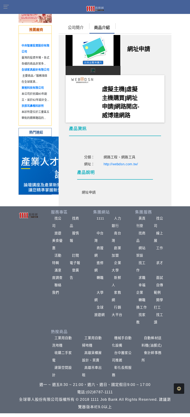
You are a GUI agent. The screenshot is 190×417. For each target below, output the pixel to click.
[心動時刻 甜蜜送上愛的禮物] (35, 16)
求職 (142, 278)
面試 (159, 278)
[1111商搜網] (95, 8)
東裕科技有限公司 (33, 87)
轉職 (100, 278)
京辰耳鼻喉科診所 (33, 106)
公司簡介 (76, 27)
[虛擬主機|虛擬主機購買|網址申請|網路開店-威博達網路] (82, 80)
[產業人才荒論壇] (48, 165)
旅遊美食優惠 (57, 240)
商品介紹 (102, 27)
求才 (159, 263)
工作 (159, 248)
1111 (100, 218)
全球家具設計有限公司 (35, 69)
